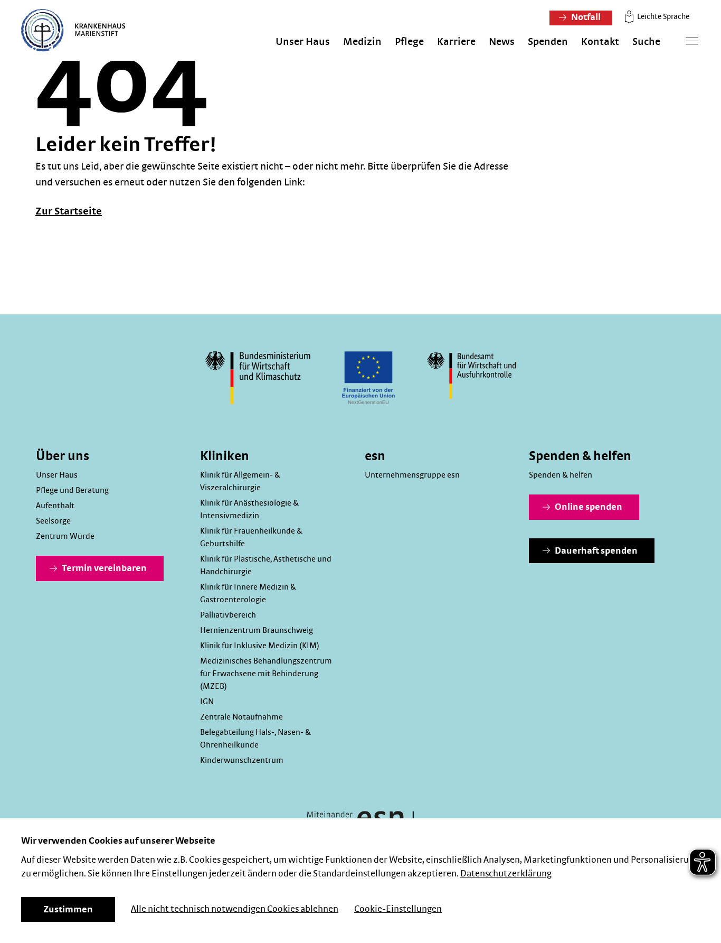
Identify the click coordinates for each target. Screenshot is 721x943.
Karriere (456, 41)
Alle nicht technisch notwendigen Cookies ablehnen (234, 909)
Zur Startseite (68, 211)
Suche (646, 41)
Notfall (585, 17)
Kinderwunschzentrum (241, 760)
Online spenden (587, 507)
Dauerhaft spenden (595, 551)
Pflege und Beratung (72, 490)
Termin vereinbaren (103, 568)
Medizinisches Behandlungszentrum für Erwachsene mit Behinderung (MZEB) (266, 673)
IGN (207, 701)
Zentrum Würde (65, 536)
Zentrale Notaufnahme (241, 717)
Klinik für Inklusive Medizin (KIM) (259, 645)
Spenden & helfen (560, 475)
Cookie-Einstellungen (398, 909)
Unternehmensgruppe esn (412, 475)
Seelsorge (53, 521)
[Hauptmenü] (692, 40)
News (502, 41)
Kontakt (600, 41)
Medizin (362, 41)
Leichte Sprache (662, 17)
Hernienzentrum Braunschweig (256, 630)
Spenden (548, 41)
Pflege (409, 41)
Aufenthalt (55, 505)
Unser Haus (303, 41)
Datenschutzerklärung (506, 874)
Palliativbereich (228, 615)
